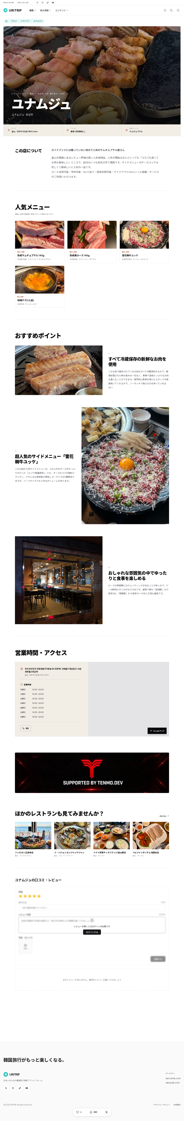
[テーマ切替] (171, 10)
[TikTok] (47, 2)
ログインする (92, 932)
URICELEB (23, 3)
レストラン (25, 21)
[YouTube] (53, 2)
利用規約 (177, 1105)
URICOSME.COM (173, 1078)
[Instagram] (42, 2)
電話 (27, 728)
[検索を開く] (165, 10)
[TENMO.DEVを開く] (92, 773)
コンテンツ (60, 10)
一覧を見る (162, 816)
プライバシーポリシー (161, 1105)
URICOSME (8, 3)
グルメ (14, 21)
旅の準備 (44, 10)
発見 (31, 10)
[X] (37, 2)
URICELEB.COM (173, 1083)
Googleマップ (158, 731)
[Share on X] (106, 1112)
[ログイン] (178, 10)
